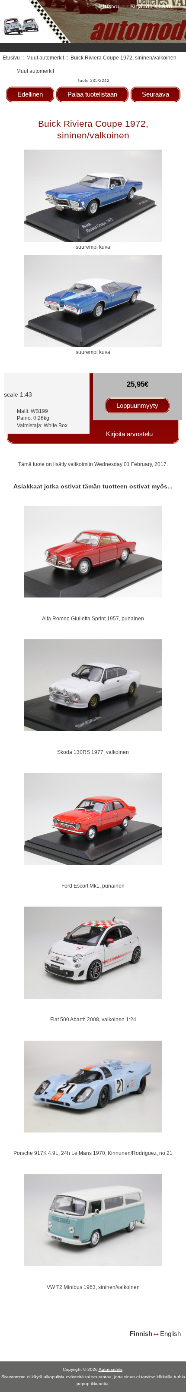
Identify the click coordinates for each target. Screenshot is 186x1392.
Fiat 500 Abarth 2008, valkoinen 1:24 (93, 1019)
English (170, 1333)
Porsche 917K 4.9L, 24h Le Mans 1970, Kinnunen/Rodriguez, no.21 (93, 1153)
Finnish (141, 1333)
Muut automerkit (45, 57)
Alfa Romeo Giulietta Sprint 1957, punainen (93, 618)
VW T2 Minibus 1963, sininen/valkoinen (93, 1287)
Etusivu (109, 6)
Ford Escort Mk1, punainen (93, 885)
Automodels (110, 1369)
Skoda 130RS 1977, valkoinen (93, 752)
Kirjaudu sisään (151, 6)
